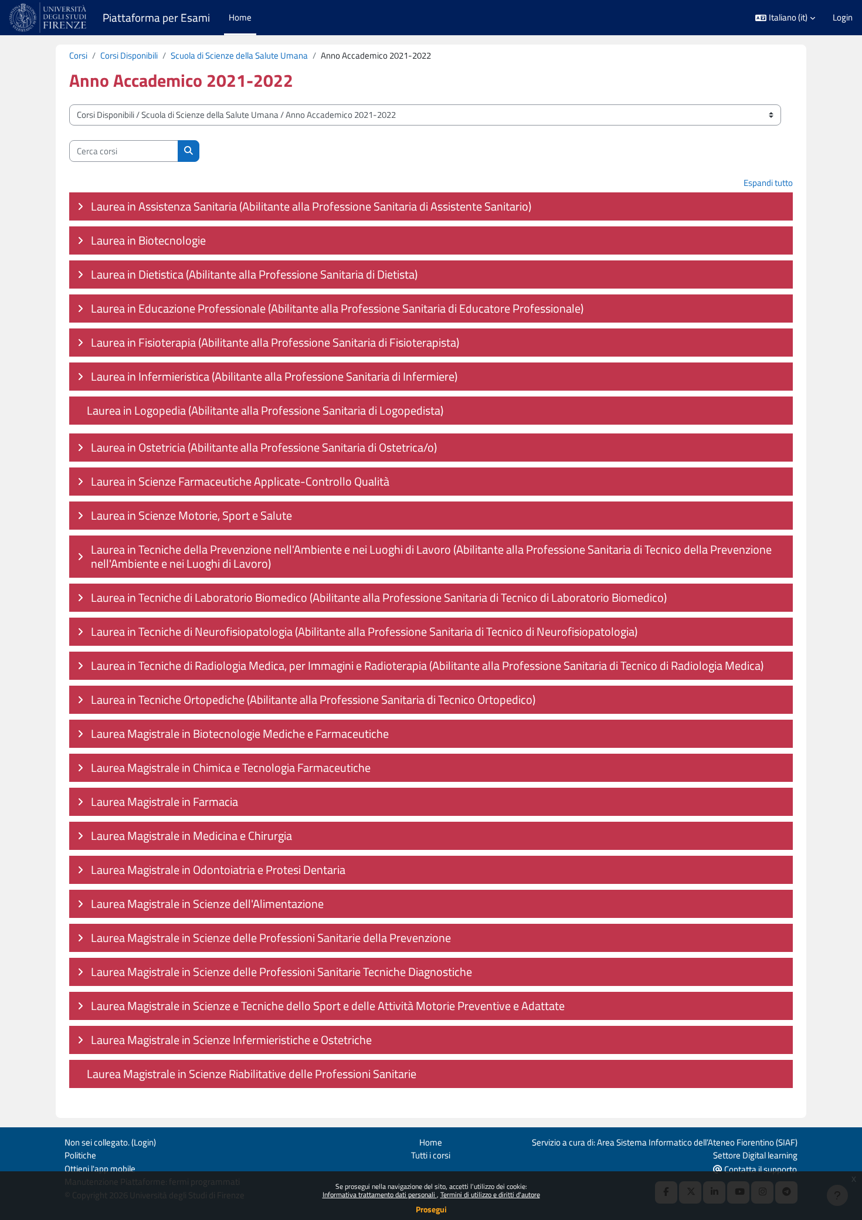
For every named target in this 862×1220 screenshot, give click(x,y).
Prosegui (431, 1209)
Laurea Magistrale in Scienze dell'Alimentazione (207, 903)
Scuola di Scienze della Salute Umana (239, 55)
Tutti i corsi (430, 1155)
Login (843, 17)
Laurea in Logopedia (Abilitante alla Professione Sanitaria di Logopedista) (265, 410)
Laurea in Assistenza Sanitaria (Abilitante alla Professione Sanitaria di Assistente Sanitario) (311, 206)
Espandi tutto (768, 182)
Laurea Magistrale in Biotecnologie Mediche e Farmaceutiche (240, 733)
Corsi (78, 55)
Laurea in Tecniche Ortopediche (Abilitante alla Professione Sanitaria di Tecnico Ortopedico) (313, 699)
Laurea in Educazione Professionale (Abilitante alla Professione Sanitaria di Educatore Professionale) (337, 308)
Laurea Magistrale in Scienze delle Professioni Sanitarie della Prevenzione (271, 937)
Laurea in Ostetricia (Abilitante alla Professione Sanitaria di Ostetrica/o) (264, 447)
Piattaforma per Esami (156, 17)
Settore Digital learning (755, 1155)
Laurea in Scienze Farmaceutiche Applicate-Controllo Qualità (240, 481)
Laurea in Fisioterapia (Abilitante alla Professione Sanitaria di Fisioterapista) (275, 342)
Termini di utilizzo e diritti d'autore (490, 1194)
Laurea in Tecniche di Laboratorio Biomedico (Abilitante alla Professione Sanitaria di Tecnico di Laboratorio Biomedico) (379, 597)
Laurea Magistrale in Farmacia (164, 801)
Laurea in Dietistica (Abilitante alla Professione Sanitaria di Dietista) (254, 274)
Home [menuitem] (240, 17)
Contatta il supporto (759, 1169)
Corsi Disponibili (129, 55)
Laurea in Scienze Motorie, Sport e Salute (191, 515)
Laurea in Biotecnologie (148, 240)
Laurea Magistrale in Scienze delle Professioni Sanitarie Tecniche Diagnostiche (281, 972)
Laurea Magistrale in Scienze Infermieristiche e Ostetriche (231, 1040)
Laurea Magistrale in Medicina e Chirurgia (191, 835)
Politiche (80, 1155)
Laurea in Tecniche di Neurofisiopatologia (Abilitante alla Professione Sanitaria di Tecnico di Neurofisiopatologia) (364, 631)
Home (430, 1142)
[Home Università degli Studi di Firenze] (49, 17)
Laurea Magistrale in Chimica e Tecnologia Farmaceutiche (231, 767)
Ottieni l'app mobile (100, 1168)
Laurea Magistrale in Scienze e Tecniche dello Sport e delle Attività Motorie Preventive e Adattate (328, 1006)
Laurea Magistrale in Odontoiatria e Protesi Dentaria (218, 869)
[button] (785, 18)
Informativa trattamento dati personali (380, 1194)
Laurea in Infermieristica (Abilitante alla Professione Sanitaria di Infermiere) (274, 376)
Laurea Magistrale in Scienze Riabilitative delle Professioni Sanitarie (251, 1074)
